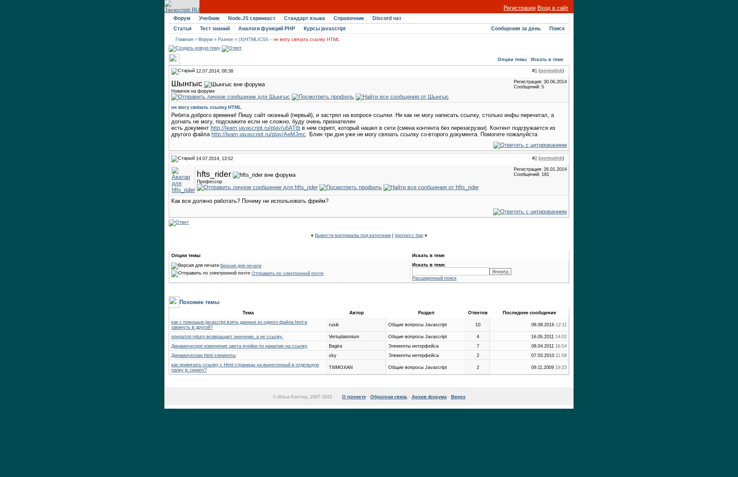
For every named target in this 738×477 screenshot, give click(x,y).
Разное (225, 39)
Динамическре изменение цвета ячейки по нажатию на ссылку (239, 345)
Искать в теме (547, 59)
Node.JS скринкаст (251, 18)
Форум (181, 18)
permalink (551, 70)
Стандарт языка (304, 18)
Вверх (458, 396)
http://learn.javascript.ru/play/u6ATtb (255, 128)
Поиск (557, 29)
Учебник (209, 18)
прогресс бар (409, 235)
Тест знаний (215, 29)
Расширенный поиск (434, 278)
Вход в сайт (552, 8)
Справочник (349, 18)
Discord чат (386, 18)
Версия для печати (240, 265)
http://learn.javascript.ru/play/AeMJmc (258, 134)
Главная (184, 39)
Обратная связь (388, 396)
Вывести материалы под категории (353, 235)
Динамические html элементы (203, 355)
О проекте (354, 396)
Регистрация (520, 8)
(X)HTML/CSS (253, 39)
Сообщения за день (516, 29)
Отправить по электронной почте (288, 273)
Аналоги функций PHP (266, 29)
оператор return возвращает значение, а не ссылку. (227, 336)
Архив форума (429, 396)
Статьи (182, 29)
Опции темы (512, 59)
